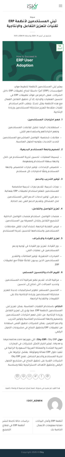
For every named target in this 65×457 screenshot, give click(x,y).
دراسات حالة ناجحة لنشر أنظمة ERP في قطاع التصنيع (15, 425)
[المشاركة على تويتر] (35, 376)
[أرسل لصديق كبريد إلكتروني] (29, 376)
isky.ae (56, 344)
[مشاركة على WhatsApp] (47, 376)
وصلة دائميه (11, 388)
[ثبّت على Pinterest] (23, 376)
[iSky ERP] (32, 6)
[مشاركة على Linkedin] (17, 376)
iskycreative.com (12, 340)
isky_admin (19, 36)
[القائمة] (60, 6)
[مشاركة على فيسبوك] (41, 376)
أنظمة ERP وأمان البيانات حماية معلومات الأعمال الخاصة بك (49, 425)
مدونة (32, 17)
